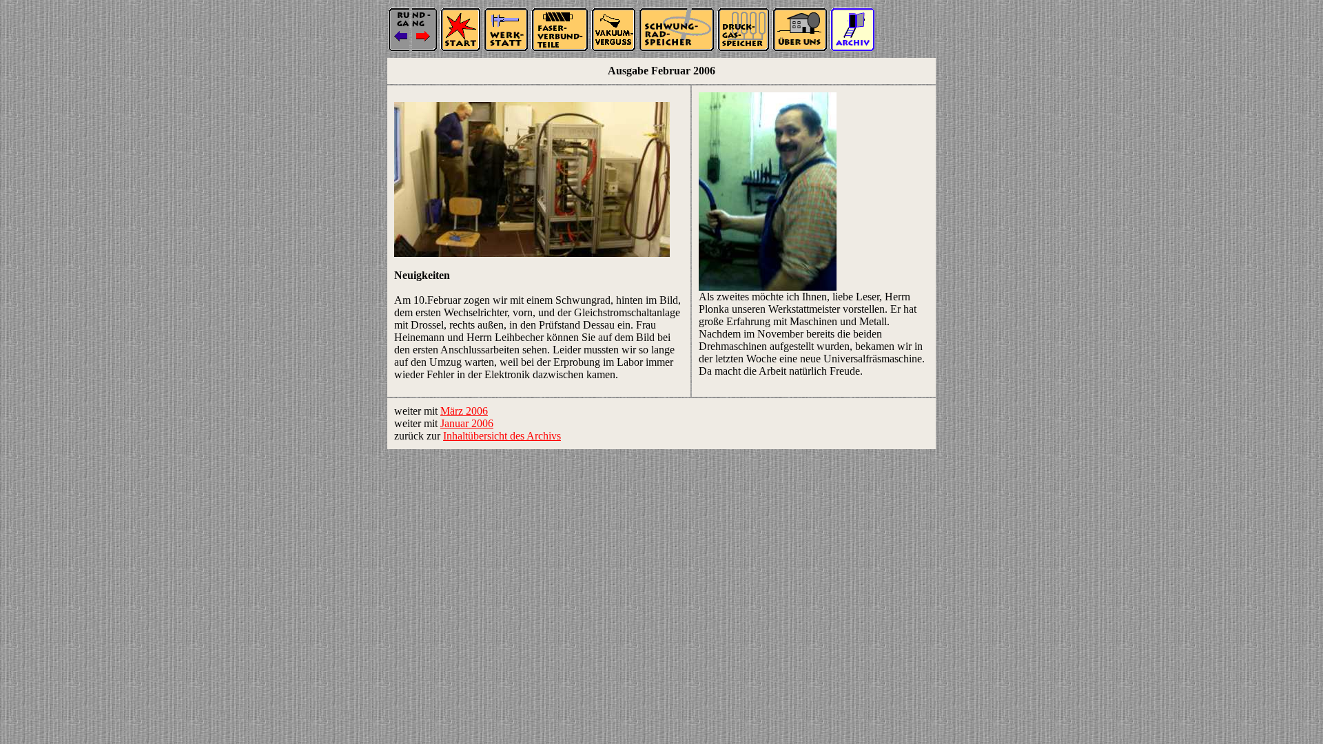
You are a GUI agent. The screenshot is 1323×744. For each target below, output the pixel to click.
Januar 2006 (466, 423)
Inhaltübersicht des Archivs (502, 436)
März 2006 (464, 411)
